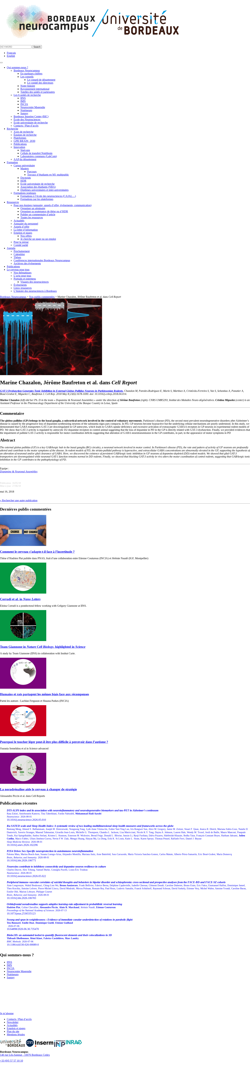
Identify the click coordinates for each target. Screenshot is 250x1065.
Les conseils (27, 76)
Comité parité (21, 245)
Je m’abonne (7, 1013)
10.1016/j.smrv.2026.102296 (127, 835)
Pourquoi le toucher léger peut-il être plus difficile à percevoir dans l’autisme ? (54, 742)
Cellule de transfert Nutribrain (36, 153)
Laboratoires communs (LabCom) (38, 156)
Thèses (17, 257)
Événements (20, 284)
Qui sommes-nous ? (17, 67)
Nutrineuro (26, 110)
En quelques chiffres (31, 73)
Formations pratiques (25, 193)
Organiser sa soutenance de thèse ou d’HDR (44, 211)
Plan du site (13, 1031)
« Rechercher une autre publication (18, 500)
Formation (12, 162)
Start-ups (25, 150)
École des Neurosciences (27, 119)
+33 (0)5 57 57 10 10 (11, 1060)
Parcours (32, 171)
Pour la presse (21, 242)
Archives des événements (27, 263)
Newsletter (12, 1022)
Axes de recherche (24, 131)
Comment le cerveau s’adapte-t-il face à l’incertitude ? (37, 551)
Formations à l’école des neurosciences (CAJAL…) (48, 196)
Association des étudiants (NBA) (38, 186)
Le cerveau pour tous (18, 269)
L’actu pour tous (22, 275)
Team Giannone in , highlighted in (42, 647)
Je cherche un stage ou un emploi (38, 238)
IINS (23, 98)
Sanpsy (24, 113)
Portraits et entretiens (25, 278)
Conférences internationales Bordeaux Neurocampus (42, 260)
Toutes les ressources (31, 217)
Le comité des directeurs (40, 82)
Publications (20, 144)
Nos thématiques (22, 272)
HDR (23, 180)
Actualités (19, 220)
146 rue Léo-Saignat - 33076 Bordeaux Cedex (25, 1054)
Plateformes (20, 137)
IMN (23, 101)
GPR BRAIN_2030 (24, 141)
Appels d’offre (21, 226)
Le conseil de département (41, 79)
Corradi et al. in (20, 599)
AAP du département (25, 159)
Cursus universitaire (24, 165)
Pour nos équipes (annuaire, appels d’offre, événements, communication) (52, 205)
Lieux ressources (23, 287)
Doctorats (25, 177)
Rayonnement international (34, 88)
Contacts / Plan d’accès (26, 125)
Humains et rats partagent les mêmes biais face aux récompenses (44, 694)
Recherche (12, 128)
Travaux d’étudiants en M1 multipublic (48, 174)
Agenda (11, 248)
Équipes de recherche (25, 134)
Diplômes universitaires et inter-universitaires (44, 190)
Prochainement (22, 251)
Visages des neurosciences (34, 281)
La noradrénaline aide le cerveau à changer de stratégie (38, 789)
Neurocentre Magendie (32, 107)
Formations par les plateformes (36, 199)
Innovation (19, 147)
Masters (24, 168)
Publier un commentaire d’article (37, 214)
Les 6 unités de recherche (27, 95)
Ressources (13, 202)
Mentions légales (16, 1034)
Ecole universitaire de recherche (31, 122)
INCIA (24, 104)
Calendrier (19, 254)
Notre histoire (27, 85)
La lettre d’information (26, 229)
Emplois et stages (23, 232)
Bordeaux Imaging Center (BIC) (31, 116)
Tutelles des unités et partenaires (37, 92)
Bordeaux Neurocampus (27, 70)
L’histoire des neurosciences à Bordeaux (35, 291)
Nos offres (26, 235)
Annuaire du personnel (26, 223)
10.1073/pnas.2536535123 (64, 909)
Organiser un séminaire (32, 208)
